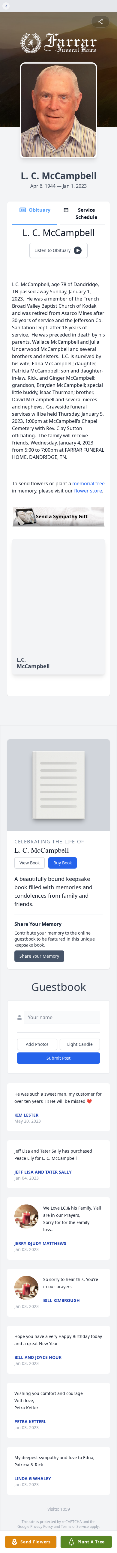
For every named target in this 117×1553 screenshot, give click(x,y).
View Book (30, 863)
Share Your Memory (39, 956)
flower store (88, 490)
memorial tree (88, 483)
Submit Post (58, 1058)
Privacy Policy (41, 1526)
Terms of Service (75, 1526)
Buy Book (62, 863)
